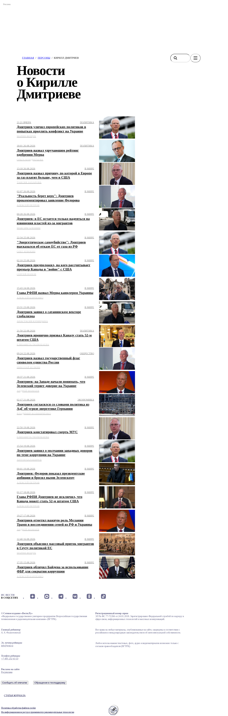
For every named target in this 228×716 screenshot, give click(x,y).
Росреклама (6, 672)
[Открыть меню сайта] (195, 58)
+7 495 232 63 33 (9, 658)
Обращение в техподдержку (49, 682)
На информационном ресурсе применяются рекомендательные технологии (37, 712)
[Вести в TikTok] (103, 596)
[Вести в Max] (47, 596)
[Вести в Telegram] (61, 596)
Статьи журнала (14, 695)
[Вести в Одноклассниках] (89, 596)
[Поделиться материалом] (114, 709)
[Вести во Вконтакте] (75, 596)
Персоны (44, 57)
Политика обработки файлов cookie (18, 707)
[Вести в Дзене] (32, 596)
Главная (28, 57)
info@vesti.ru (7, 645)
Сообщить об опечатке (14, 682)
